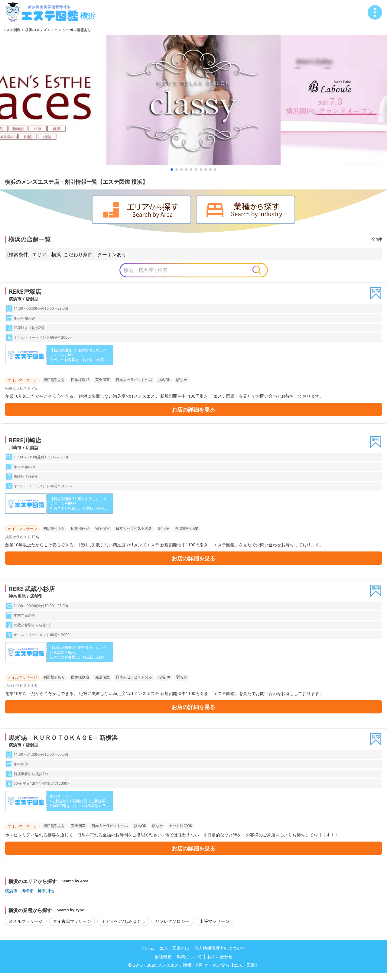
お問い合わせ (220, 956)
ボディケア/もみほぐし (123, 921)
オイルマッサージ (26, 921)
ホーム (148, 948)
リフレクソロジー (172, 921)
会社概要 (162, 956)
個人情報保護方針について (219, 948)
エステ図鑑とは (174, 948)
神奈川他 (45, 891)
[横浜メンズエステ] (53, 12)
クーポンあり (111, 254)
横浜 (56, 254)
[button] (172, 169)
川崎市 (27, 891)
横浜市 (11, 891)
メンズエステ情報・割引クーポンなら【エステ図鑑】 (208, 965)
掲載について (189, 956)
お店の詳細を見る (193, 409)
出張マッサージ (214, 921)
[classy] (193, 100)
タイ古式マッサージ (72, 921)
